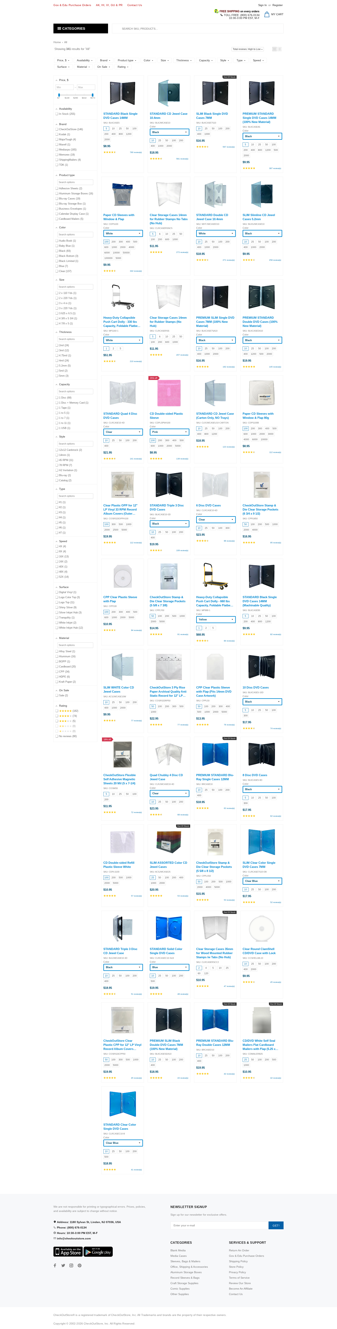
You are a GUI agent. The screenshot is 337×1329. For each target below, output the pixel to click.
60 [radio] (199, 973)
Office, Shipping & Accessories (189, 1266)
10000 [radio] (116, 252)
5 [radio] (106, 128)
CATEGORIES (73, 28)
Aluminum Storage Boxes (186, 1272)
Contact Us (236, 1294)
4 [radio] (206, 968)
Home (57, 42)
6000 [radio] (107, 252)
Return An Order (239, 1250)
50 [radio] (127, 128)
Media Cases (178, 1255)
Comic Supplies (180, 1288)
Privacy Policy (237, 1272)
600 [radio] (106, 247)
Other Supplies (179, 1294)
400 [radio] (114, 134)
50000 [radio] (126, 252)
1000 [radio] (160, 146)
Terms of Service (239, 1277)
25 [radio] (120, 128)
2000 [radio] (107, 139)
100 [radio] (134, 128)
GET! (276, 1225)
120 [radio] (206, 973)
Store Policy (236, 1266)
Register (277, 5)
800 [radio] (121, 134)
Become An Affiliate (241, 1288)
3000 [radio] (270, 434)
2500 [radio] (115, 529)
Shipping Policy (238, 1261)
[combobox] (198, 28)
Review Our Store (240, 1283)
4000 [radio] (131, 247)
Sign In (262, 5)
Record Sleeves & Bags (185, 1277)
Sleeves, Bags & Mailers (185, 1261)
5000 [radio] (118, 258)
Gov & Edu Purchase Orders (246, 1255)
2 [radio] (113, 348)
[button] (274, 49)
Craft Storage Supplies (184, 1283)
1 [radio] (106, 348)
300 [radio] (121, 241)
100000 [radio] (108, 258)
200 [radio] (106, 134)
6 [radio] (160, 234)
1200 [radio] (128, 134)
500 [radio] (276, 150)
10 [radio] (113, 128)
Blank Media (178, 1250)
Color (153, 126)
